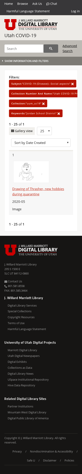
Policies (69, 460)
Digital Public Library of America (28, 418)
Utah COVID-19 (20, 35)
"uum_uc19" (26, 103)
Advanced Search (70, 48)
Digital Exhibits (17, 362)
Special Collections (19, 311)
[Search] (51, 48)
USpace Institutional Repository (28, 379)
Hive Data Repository (21, 385)
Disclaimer (49, 460)
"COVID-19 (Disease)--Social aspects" (41, 83)
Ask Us (37, 4)
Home (8, 4)
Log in (75, 11)
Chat (53, 4)
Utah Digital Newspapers (24, 356)
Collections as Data (20, 368)
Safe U (31, 460)
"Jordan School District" (34, 113)
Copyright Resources (21, 317)
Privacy (17, 451)
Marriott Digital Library (22, 350)
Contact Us (14, 281)
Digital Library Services (22, 305)
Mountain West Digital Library (27, 412)
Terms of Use (16, 323)
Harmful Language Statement (28, 11)
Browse (22, 4)
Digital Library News (20, 374)
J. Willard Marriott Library (20, 264)
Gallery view (23, 131)
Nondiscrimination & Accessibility (51, 451)
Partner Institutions (20, 406)
